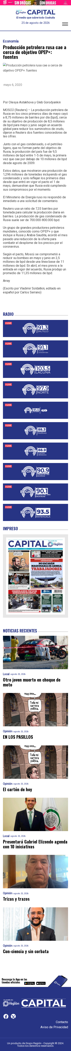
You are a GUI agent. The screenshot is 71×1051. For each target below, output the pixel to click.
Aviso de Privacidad (54, 1027)
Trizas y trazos (16, 898)
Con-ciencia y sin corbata (26, 951)
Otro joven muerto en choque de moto (31, 682)
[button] (65, 25)
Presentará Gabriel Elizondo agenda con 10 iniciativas (35, 844)
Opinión (7, 731)
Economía (11, 41)
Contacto (62, 1022)
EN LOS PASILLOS (18, 736)
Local (6, 674)
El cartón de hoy (17, 789)
